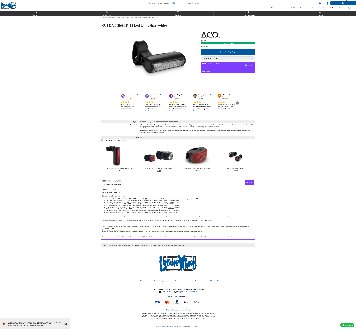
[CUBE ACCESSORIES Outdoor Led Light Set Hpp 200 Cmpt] (158, 167)
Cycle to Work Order (210, 58)
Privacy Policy (185, 310)
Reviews (178, 13)
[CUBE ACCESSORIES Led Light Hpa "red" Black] (120, 167)
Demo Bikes (322, 8)
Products (104, 17)
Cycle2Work (107, 13)
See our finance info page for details (113, 196)
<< (248, 20)
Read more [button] (149, 111)
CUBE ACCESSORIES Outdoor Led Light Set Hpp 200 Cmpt (158, 169)
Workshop (333, 8)
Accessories (304, 8)
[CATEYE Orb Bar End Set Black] (235, 167)
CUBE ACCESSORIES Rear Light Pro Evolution (197, 168)
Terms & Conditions (173, 310)
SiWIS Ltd (197, 326)
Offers (273, 8)
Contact (342, 8)
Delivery (35, 13)
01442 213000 (174, 3)
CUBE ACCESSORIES (123, 17)
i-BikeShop (178, 326)
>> (254, 20)
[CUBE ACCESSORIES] (210, 39)
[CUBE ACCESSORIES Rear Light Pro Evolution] (197, 167)
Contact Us (140, 280)
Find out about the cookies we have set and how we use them (25, 325)
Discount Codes (249, 13)
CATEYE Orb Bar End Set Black (235, 168)
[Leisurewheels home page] (8, 5)
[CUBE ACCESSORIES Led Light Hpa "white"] (150, 59)
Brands (279, 8)
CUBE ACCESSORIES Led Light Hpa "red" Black (120, 168)
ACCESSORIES (112, 17)
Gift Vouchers (197, 280)
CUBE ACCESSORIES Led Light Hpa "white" (146, 17)
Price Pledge (159, 280)
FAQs (348, 8)
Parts (314, 8)
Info (353, 8)
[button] (118, 102)
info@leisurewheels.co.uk (187, 291)
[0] (343, 3)
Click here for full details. (109, 189)
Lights (131, 17)
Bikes (286, 8)
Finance (320, 13)
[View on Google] (123, 96)
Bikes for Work (215, 280)
